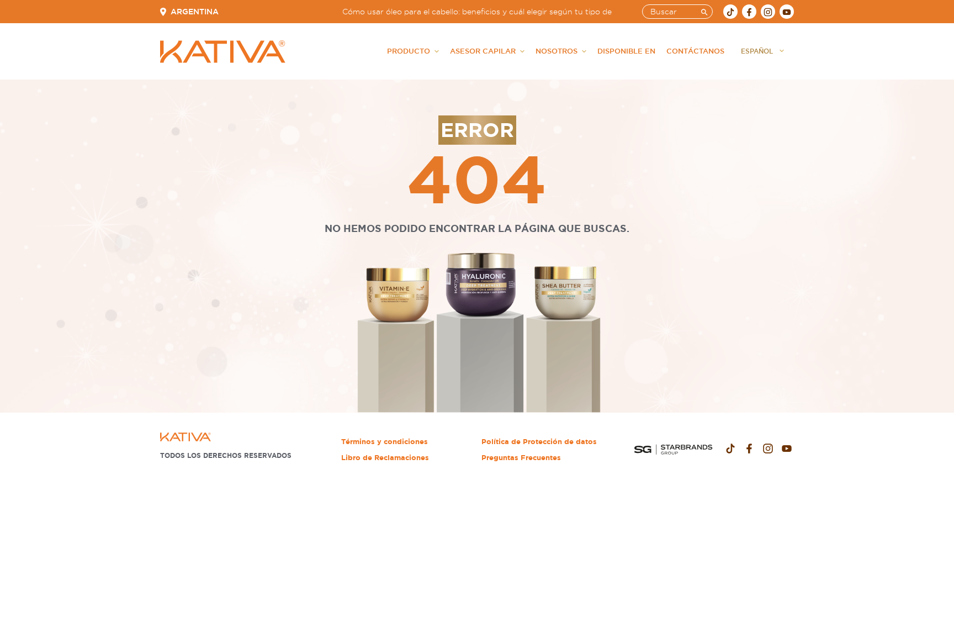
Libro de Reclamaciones (385, 457)
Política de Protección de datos (539, 441)
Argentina (195, 11)
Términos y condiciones (384, 441)
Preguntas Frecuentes (521, 457)
